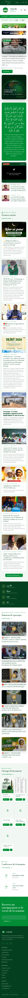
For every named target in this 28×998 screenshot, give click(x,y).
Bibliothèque (5, 962)
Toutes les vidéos (6, 618)
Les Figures (4, 973)
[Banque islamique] (14, 33)
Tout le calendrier (6, 867)
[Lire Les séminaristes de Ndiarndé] (20, 785)
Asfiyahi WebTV (5, 952)
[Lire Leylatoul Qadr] (7, 810)
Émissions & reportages (7, 959)
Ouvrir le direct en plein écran (14, 181)
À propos (4, 977)
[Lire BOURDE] (7, 785)
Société (3, 975)
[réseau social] (21, 2)
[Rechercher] (21, 10)
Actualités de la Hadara (7, 950)
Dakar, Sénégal (5, 983)
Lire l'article (6, 71)
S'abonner (6, 921)
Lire (6, 799)
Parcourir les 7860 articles (13, 575)
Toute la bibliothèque (7, 774)
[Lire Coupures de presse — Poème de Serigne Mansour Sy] (7, 836)
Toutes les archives (6, 218)
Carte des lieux (5, 970)
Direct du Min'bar (5, 955)
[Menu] (25, 10)
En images (4, 957)
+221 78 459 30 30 (5, 988)
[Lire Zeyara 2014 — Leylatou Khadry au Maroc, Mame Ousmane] (20, 810)
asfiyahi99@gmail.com (6, 986)
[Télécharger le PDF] (11, 799)
